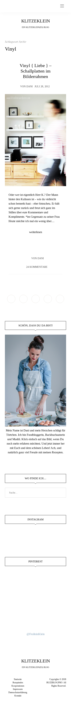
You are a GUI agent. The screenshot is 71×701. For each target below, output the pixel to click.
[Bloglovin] (60, 299)
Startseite (18, 679)
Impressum (18, 689)
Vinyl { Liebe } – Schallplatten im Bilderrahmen (36, 71)
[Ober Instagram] (35, 299)
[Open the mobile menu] (62, 6)
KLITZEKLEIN (35, 21)
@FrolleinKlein (36, 634)
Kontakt (17, 695)
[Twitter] (32, 248)
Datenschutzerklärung (17, 692)
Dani (29, 86)
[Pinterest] (39, 248)
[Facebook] (25, 248)
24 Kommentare (37, 267)
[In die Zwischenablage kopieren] (46, 248)
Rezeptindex (18, 682)
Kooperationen (17, 686)
